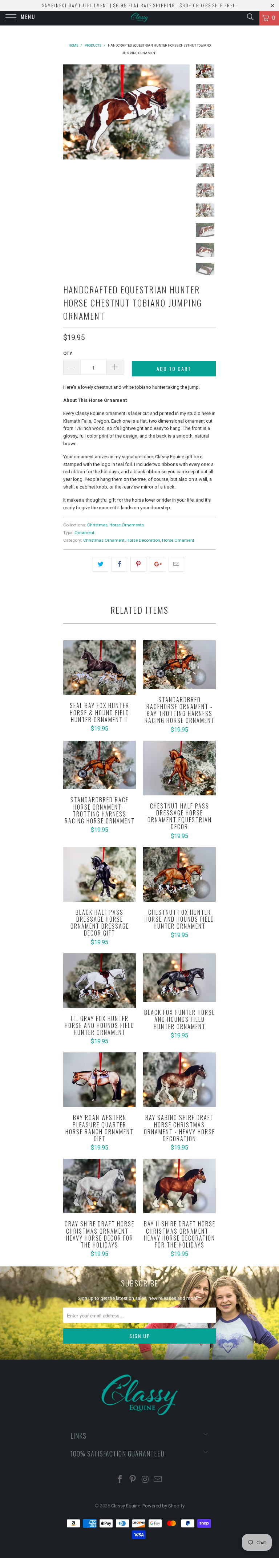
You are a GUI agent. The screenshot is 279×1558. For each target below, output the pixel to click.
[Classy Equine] (139, 18)
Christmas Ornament (104, 540)
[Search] (250, 17)
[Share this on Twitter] (100, 564)
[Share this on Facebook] (119, 564)
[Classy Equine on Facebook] (120, 1480)
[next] (183, 111)
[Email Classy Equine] (158, 1480)
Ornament (84, 532)
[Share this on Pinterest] (138, 564)
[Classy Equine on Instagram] (145, 1480)
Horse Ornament (178, 540)
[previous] (70, 111)
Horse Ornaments (126, 524)
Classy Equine (125, 1505)
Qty (67, 353)
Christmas (97, 524)
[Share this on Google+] (157, 564)
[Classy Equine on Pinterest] (133, 1480)
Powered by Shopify (163, 1505)
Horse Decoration (143, 540)
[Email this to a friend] (176, 564)
